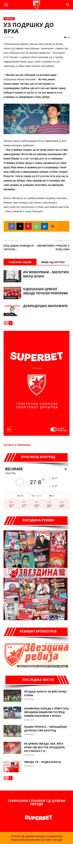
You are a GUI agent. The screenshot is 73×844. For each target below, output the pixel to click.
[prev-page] (6, 323)
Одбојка (21, 13)
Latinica (9, 444)
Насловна (9, 13)
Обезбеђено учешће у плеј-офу (53, 247)
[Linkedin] (44, 226)
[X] (20, 226)
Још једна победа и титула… (18, 247)
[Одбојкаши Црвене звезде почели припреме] (12, 293)
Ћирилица (24, 444)
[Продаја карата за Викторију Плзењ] (12, 696)
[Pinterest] (28, 226)
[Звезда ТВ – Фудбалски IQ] (12, 766)
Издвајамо (10, 280)
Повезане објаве (20, 262)
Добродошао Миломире (45, 306)
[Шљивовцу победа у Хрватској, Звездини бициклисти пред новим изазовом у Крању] (12, 713)
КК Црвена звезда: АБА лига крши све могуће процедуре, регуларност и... (44, 747)
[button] (6, 5)
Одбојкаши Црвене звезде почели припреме (45, 291)
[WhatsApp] (36, 226)
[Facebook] (11, 226)
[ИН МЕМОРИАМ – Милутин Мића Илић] (12, 276)
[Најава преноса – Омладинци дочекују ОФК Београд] (12, 731)
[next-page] (10, 323)
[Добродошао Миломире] (12, 310)
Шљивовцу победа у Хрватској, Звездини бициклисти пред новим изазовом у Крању (46, 712)
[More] (53, 226)
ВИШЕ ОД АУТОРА (53, 262)
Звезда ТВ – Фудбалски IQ (42, 762)
